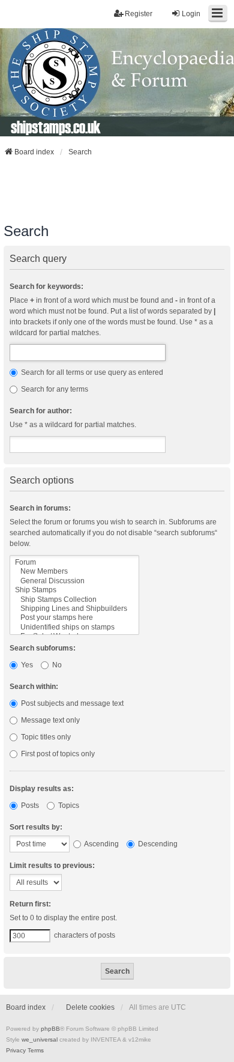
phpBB (50, 1028)
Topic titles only (45, 737)
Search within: (34, 686)
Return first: (30, 904)
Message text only (49, 720)
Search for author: (41, 411)
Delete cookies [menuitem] (90, 1007)
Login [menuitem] (191, 14)
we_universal (40, 1039)
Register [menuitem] (138, 14)
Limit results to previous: (52, 865)
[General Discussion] (74, 581)
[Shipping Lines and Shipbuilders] (74, 608)
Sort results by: (36, 827)
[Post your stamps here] (74, 617)
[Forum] (74, 562)
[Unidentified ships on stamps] (74, 627)
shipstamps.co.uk (56, 127)
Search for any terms (53, 389)
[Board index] (117, 82)
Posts (29, 805)
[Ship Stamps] (74, 590)
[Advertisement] (117, 190)
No (56, 665)
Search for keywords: (46, 286)
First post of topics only (57, 754)
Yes (26, 665)
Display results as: (42, 788)
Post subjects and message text (71, 703)
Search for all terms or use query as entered (91, 372)
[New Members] (74, 571)
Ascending (101, 844)
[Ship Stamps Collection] (74, 599)
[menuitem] (16, 1050)
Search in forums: (40, 508)
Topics (67, 805)
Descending (157, 844)
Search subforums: (43, 648)
